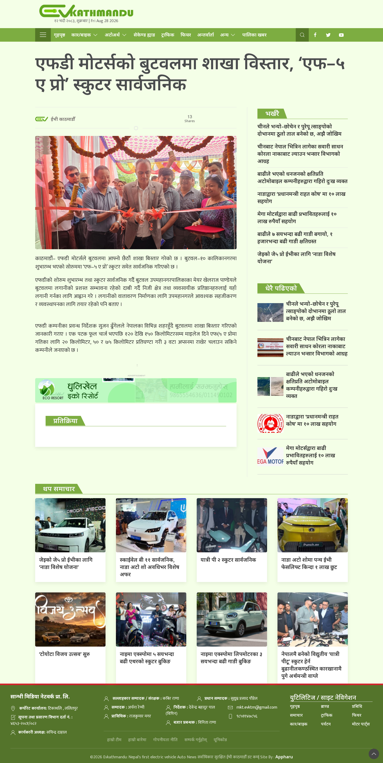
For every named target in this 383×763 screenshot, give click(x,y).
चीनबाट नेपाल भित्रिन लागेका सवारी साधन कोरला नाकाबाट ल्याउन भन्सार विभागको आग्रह (300, 154)
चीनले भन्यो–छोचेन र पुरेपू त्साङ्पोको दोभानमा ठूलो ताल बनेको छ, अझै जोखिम (299, 130)
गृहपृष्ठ (59, 35)
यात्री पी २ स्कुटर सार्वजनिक (228, 559)
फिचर (186, 35)
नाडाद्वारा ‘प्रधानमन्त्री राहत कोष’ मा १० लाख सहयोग (301, 197)
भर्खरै (272, 113)
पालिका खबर (254, 35)
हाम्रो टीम (114, 739)
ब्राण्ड (325, 706)
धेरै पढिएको (281, 288)
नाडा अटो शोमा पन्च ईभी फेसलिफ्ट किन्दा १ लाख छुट (309, 563)
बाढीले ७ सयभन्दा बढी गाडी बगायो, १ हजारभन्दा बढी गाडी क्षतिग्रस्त (295, 237)
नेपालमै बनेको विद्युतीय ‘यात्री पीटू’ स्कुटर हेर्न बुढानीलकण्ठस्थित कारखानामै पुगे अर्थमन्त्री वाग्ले (311, 665)
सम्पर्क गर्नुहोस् (195, 739)
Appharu (284, 757)
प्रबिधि (357, 706)
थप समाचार (59, 488)
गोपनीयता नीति (165, 739)
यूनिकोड (220, 739)
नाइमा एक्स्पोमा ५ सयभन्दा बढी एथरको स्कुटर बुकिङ (147, 658)
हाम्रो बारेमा (137, 739)
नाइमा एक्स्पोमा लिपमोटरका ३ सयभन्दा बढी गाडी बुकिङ (231, 658)
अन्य (224, 35)
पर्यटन (326, 724)
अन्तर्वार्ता (205, 35)
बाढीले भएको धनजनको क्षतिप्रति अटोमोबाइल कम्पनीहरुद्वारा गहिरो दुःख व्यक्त (302, 177)
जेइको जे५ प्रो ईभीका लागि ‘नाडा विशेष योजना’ (296, 258)
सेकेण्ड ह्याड (144, 35)
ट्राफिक (167, 35)
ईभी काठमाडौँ (63, 119)
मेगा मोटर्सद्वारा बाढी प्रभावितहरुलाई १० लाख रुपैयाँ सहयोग (297, 217)
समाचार (296, 715)
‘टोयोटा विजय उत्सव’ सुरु (64, 654)
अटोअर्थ (112, 35)
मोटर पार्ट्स (361, 724)
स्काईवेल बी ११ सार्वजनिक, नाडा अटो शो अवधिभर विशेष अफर (149, 567)
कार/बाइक (81, 35)
